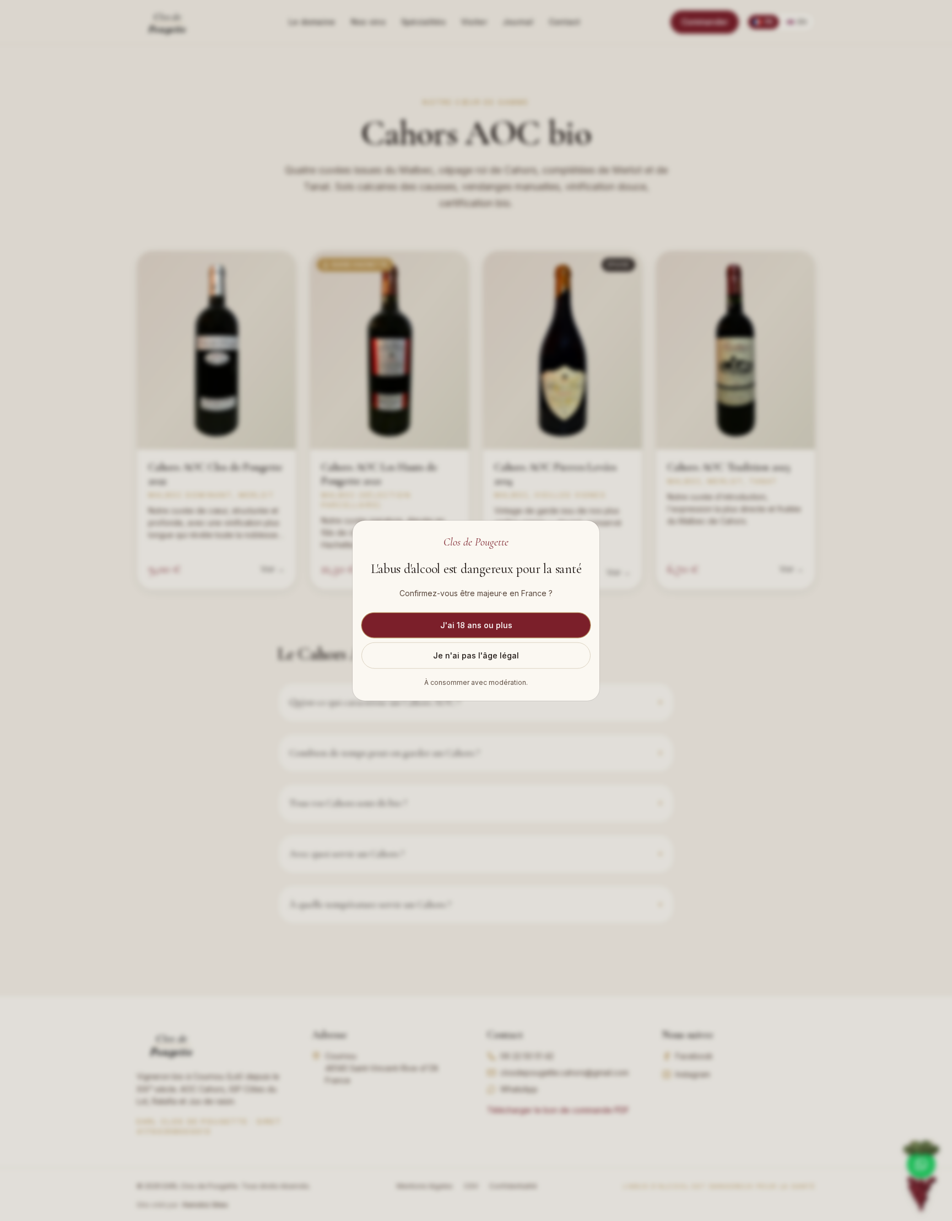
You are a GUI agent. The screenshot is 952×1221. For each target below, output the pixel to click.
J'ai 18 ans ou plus (476, 624)
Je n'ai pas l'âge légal (476, 655)
